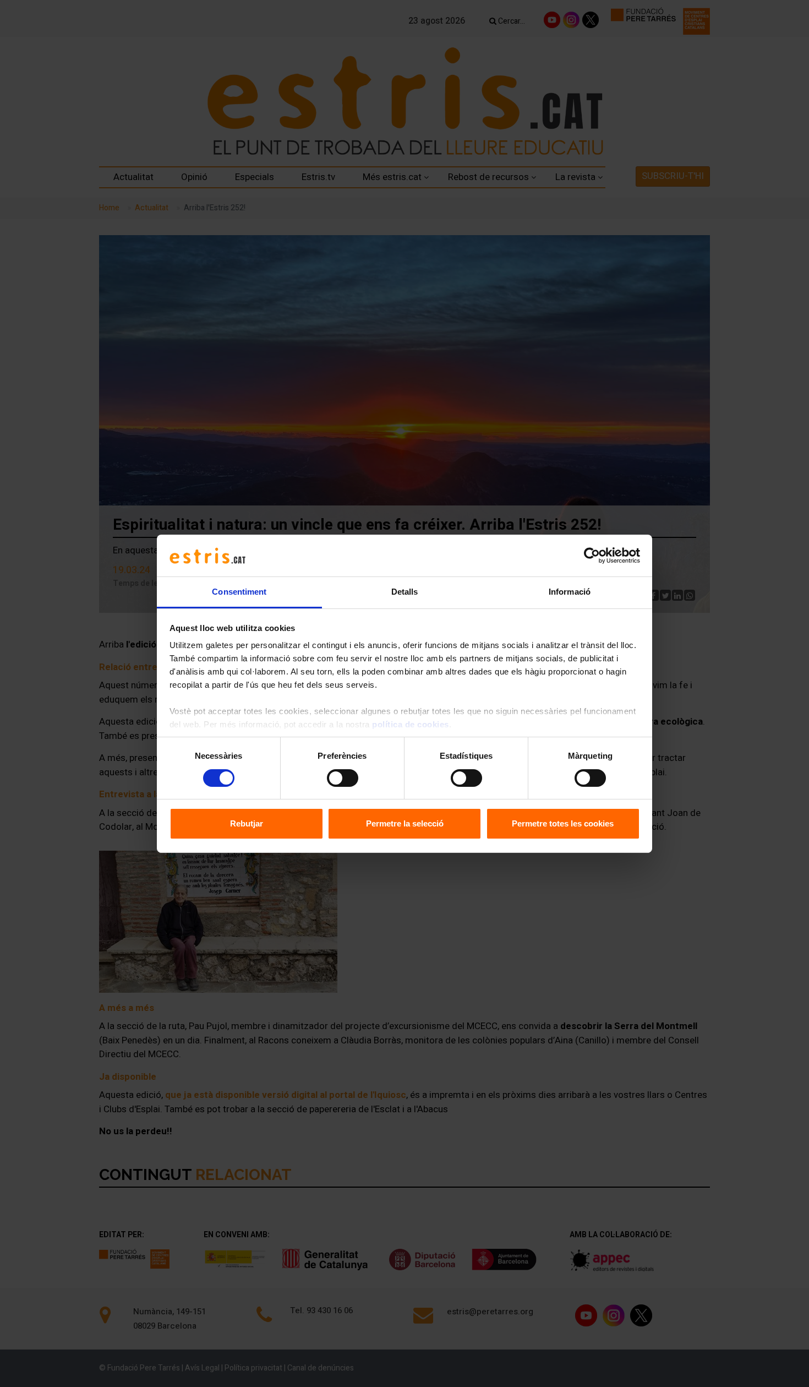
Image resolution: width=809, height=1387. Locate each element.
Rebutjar (246, 823)
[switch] (342, 778)
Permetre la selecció (405, 823)
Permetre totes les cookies (563, 823)
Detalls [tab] (404, 591)
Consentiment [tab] (239, 591)
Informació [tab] (570, 591)
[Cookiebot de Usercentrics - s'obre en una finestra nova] (592, 555)
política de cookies (410, 724)
